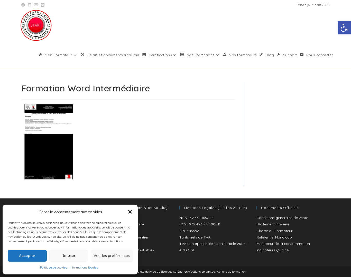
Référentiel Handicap (274, 237)
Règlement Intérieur (272, 224)
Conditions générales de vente (282, 217)
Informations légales (84, 267)
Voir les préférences (112, 255)
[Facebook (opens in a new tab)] (23, 4)
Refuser (69, 255)
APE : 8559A (189, 230)
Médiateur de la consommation (283, 243)
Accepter (27, 255)
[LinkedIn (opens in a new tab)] (29, 4)
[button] (344, 27)
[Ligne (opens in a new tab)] (42, 4)
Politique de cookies (53, 267)
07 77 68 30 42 (142, 250)
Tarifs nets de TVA (194, 237)
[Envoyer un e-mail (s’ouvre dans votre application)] (36, 4)
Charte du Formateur (274, 230)
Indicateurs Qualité (272, 250)
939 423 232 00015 (205, 224)
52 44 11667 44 (202, 217)
